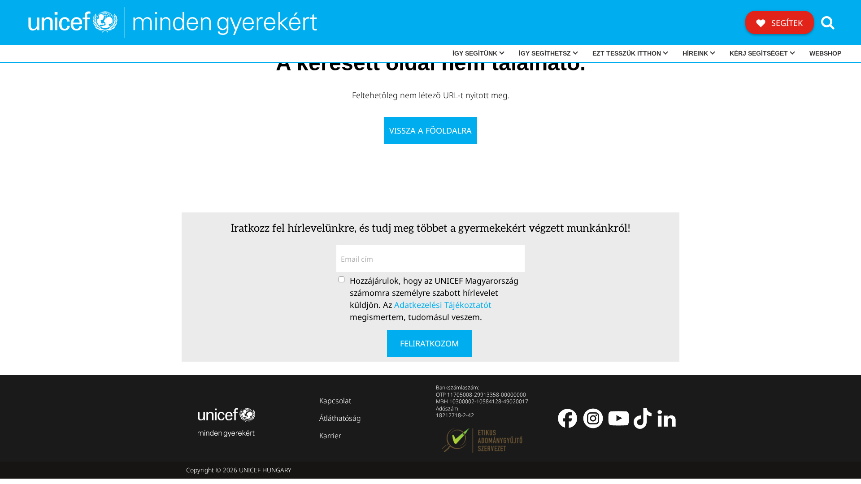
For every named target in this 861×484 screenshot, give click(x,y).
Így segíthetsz (545, 53)
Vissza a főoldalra (430, 130)
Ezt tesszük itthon (626, 53)
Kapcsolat (335, 401)
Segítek (786, 22)
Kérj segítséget (759, 53)
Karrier (330, 436)
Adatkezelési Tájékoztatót (442, 304)
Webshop (825, 53)
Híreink (695, 53)
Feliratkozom (429, 343)
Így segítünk (474, 53)
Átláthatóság (340, 418)
